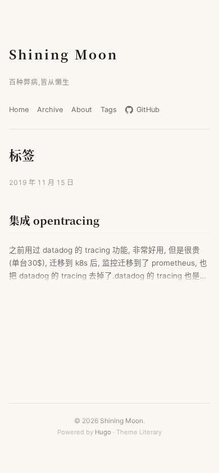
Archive (50, 109)
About (81, 109)
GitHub (146, 109)
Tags (109, 109)
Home (19, 109)
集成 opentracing (54, 220)
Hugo (103, 432)
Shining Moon (63, 54)
